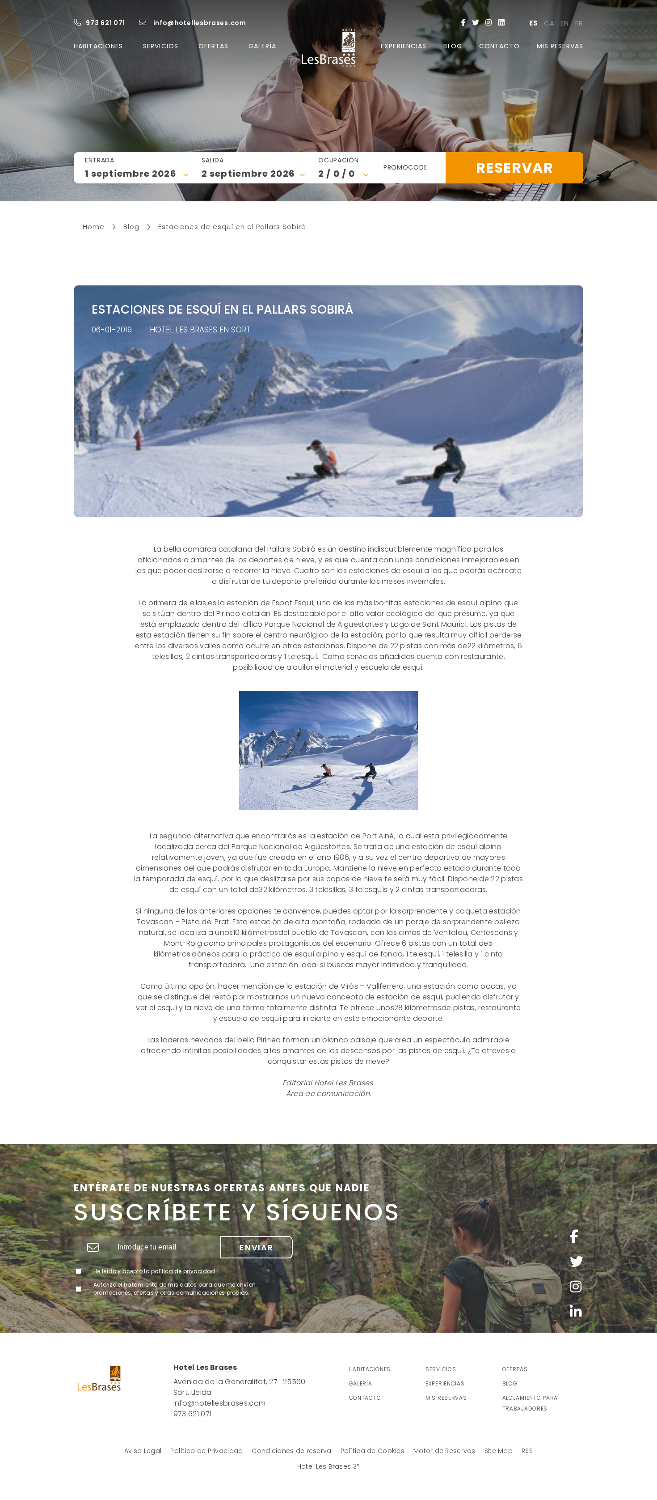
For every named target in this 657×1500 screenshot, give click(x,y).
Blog (452, 46)
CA (549, 23)
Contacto (499, 46)
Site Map (498, 1450)
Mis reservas (560, 46)
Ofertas (213, 46)
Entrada (99, 160)
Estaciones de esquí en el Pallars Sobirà (224, 226)
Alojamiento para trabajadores (530, 1403)
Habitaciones (98, 46)
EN (564, 23)
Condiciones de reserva (291, 1450)
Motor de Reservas (444, 1450)
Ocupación (338, 160)
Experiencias (403, 46)
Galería (262, 46)
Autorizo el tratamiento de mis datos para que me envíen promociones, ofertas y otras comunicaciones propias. (174, 1288)
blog (510, 1383)
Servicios (160, 46)
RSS (527, 1450)
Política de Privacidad (206, 1450)
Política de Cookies (372, 1450)
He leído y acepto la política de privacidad (154, 1271)
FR (579, 23)
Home (94, 226)
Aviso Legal (142, 1450)
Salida (212, 160)
